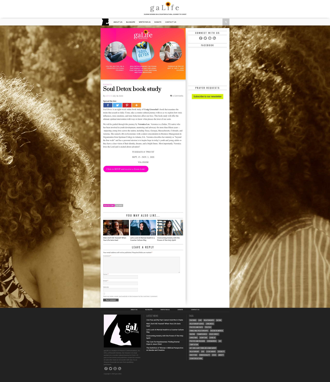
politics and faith (196, 327)
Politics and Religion (197, 341)
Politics (208, 327)
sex (220, 341)
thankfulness (202, 334)
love (200, 320)
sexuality (221, 351)
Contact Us (170, 22)
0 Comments (178, 96)
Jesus (214, 355)
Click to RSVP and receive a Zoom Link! (125, 168)
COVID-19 (212, 337)
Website (106, 287)
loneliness (210, 324)
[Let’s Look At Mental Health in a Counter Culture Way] (143, 235)
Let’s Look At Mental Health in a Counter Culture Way (142, 239)
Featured (119, 205)
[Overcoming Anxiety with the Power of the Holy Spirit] (170, 235)
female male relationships (199, 331)
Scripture (203, 337)
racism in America (217, 331)
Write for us (145, 22)
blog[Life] (130, 22)
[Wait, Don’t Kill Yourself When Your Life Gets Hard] (116, 235)
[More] (136, 105)
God (202, 351)
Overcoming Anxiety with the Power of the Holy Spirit (168, 239)
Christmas (193, 337)
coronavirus (211, 341)
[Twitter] (117, 105)
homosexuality (204, 355)
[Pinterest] (126, 105)
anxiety (221, 355)
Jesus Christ (213, 334)
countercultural (196, 358)
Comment (107, 256)
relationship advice (197, 324)
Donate (157, 22)
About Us (117, 22)
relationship (194, 351)
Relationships (209, 320)
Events (107, 84)
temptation (194, 344)
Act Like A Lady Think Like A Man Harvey (203, 348)
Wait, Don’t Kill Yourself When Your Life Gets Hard (114, 239)
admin (108, 96)
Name (105, 274)
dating (218, 320)
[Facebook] (107, 105)
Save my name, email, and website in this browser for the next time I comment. (130, 296)
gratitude (193, 355)
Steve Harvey (211, 351)
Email (105, 281)
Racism (192, 334)
